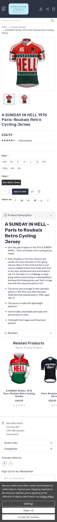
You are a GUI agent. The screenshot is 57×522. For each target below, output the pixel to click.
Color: (6, 176)
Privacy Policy (47, 496)
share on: (7, 199)
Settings (28, 503)
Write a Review (25, 140)
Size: (5, 155)
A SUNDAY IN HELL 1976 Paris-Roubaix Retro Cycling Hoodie (19, 394)
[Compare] (47, 10)
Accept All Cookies (28, 517)
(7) (14, 140)
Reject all (28, 510)
